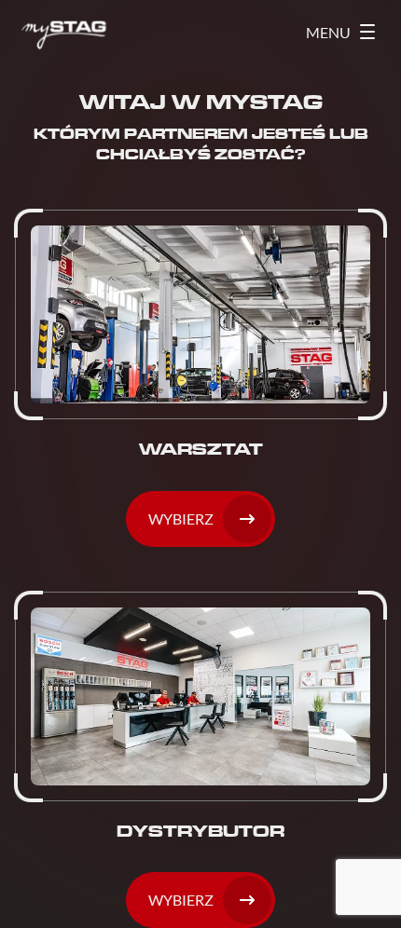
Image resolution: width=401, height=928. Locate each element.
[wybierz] (200, 760)
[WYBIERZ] (200, 378)
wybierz (181, 899)
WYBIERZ (181, 518)
